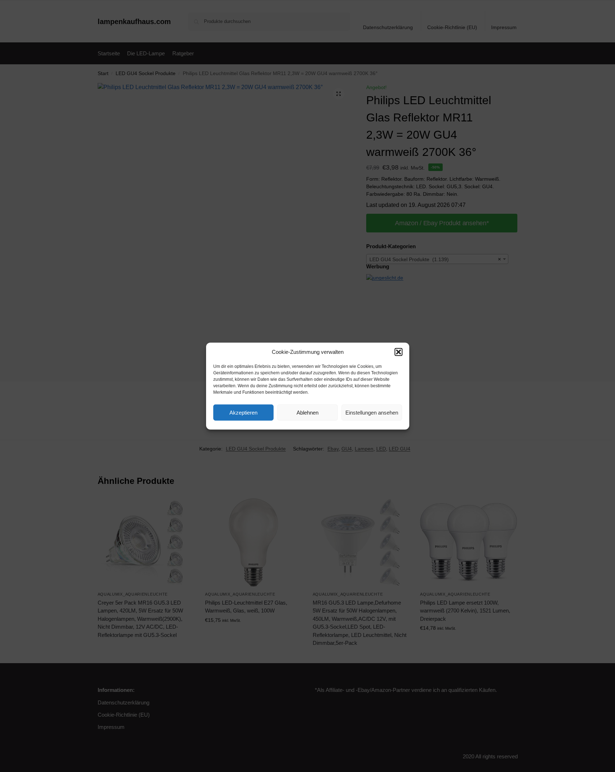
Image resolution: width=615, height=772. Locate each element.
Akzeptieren (243, 412)
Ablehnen (307, 412)
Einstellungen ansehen (371, 412)
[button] (398, 352)
